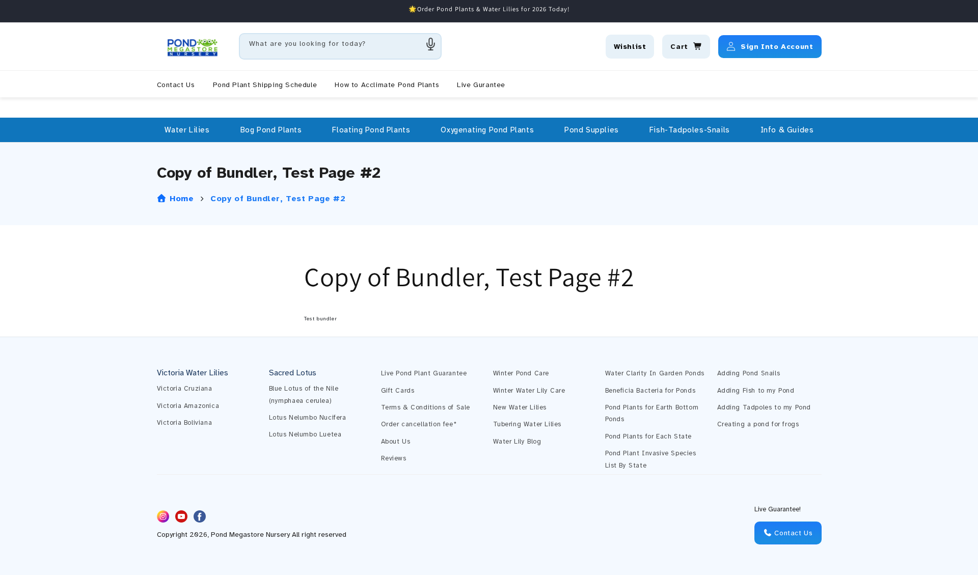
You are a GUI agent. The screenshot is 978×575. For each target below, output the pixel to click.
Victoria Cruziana (184, 389)
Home (180, 199)
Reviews (393, 458)
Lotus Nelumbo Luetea (305, 434)
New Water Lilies (520, 407)
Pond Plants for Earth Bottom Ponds (652, 413)
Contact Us (792, 533)
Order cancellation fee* (419, 424)
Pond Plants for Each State (648, 436)
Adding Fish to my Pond (756, 391)
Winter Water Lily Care (529, 391)
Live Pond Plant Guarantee (424, 373)
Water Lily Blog (517, 441)
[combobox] (340, 46)
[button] (187, 130)
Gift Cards (398, 391)
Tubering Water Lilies (527, 424)
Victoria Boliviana (184, 423)
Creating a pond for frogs (758, 424)
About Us (396, 441)
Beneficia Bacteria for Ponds (650, 391)
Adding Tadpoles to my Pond (764, 407)
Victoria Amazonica (188, 406)
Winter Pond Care (521, 373)
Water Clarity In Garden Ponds (654, 373)
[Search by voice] (431, 44)
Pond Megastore (237, 535)
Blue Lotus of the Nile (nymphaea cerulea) (304, 394)
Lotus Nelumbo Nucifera (307, 418)
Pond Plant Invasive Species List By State (650, 459)
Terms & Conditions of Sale (426, 407)
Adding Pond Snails (748, 373)
